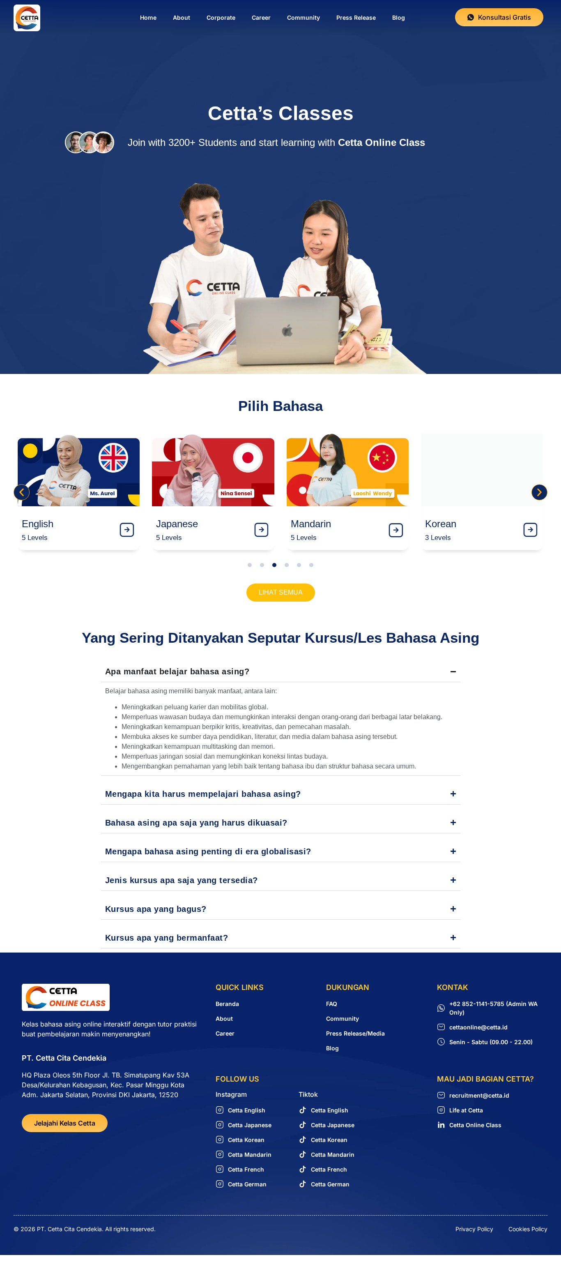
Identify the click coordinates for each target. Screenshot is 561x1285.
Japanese (177, 523)
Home (148, 17)
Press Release (356, 17)
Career (261, 17)
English (37, 523)
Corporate (221, 17)
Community (303, 17)
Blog (398, 17)
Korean (440, 523)
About (181, 17)
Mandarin (311, 523)
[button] (22, 492)
